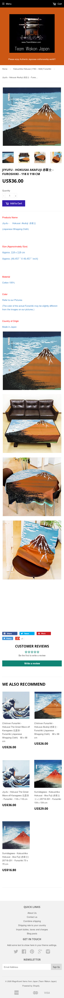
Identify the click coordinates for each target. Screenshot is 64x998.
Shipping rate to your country (32, 925)
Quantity (6, 190)
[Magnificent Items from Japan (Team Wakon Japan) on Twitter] (16, 952)
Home (4, 68)
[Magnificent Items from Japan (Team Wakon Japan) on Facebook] (24, 952)
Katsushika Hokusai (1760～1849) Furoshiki (32, 68)
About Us (32, 912)
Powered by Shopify (31, 985)
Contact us (32, 916)
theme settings (49, 945)
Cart (59, 3)
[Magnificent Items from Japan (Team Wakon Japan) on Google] (40, 952)
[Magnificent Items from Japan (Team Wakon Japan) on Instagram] (48, 952)
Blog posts (32, 933)
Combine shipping (32, 921)
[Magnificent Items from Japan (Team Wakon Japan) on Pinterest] (32, 952)
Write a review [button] (32, 663)
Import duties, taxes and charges (32, 929)
